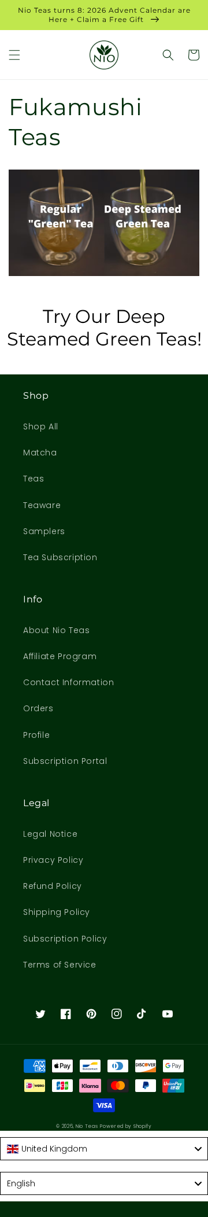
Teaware (42, 505)
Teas (33, 478)
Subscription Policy (65, 938)
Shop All (40, 426)
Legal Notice (50, 834)
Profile (36, 735)
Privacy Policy (53, 860)
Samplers (44, 531)
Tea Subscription (60, 557)
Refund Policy (52, 886)
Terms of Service (59, 964)
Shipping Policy (56, 912)
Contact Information (68, 682)
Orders (38, 708)
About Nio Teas (56, 630)
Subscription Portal (65, 761)
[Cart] (193, 55)
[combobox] (104, 1148)
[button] (14, 55)
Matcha (40, 452)
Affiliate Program (59, 656)
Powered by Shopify (126, 1126)
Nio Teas (87, 1126)
